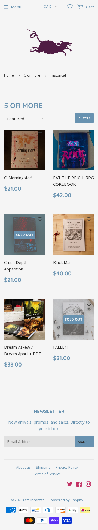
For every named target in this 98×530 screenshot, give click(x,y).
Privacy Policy (67, 467)
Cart (89, 7)
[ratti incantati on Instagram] (88, 484)
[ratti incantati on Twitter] (69, 484)
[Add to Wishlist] (40, 134)
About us (23, 467)
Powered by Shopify (66, 499)
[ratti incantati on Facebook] (79, 484)
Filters (84, 118)
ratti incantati (34, 499)
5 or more (32, 75)
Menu (16, 7)
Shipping (43, 467)
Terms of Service (47, 473)
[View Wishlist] (70, 6)
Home (9, 75)
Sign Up (84, 441)
